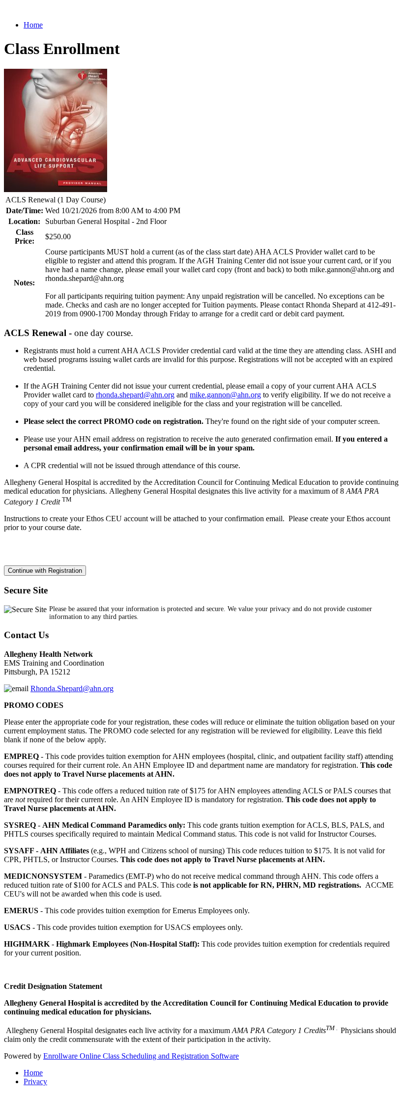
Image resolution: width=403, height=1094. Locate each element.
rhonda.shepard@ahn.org (135, 395)
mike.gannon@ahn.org (225, 395)
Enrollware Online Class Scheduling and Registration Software (141, 1056)
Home (33, 25)
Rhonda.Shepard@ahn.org (72, 688)
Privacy (35, 1081)
